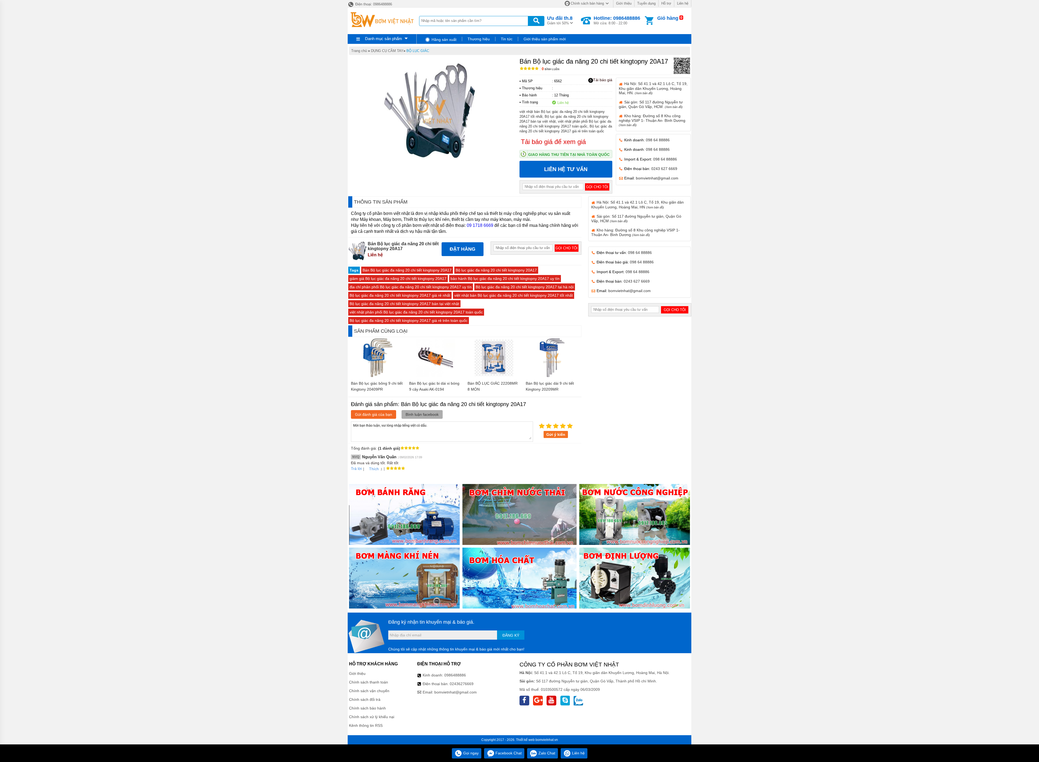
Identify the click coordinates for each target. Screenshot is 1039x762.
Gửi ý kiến (555, 434)
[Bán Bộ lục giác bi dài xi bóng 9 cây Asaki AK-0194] (435, 376)
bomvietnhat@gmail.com (657, 178)
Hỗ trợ (666, 3)
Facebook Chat (508, 753)
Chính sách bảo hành (367, 708)
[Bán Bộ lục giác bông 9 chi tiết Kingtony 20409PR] (377, 376)
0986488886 (455, 675)
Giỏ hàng (667, 18)
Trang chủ (359, 51)
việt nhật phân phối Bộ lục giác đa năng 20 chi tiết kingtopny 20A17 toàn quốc (416, 312)
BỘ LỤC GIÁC (417, 51)
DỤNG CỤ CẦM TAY (387, 51)
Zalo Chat (546, 753)
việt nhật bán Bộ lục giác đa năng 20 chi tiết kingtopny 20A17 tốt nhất (513, 295)
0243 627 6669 (664, 168)
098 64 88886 (658, 140)
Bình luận (550, 69)
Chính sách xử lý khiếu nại (371, 717)
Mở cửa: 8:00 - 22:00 (617, 20)
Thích (374, 469)
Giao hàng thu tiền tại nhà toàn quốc (569, 154)
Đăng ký (510, 635)
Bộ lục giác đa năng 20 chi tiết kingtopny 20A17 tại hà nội (525, 287)
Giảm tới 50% (560, 20)
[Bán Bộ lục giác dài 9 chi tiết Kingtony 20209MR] (552, 376)
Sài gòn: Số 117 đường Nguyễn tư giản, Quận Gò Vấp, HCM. (651, 104)
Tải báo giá (602, 80)
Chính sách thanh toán (368, 682)
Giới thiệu (624, 3)
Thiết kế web (525, 740)
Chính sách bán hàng (587, 3)
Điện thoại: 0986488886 (373, 4)
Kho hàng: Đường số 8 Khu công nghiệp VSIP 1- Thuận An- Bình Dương (652, 120)
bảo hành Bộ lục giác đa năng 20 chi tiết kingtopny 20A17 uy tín (505, 278)
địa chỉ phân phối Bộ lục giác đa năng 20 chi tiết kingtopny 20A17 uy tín (411, 287)
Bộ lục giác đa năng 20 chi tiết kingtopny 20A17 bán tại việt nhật (404, 304)
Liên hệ (682, 3)
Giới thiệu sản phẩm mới (545, 39)
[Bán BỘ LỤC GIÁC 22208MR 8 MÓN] (494, 376)
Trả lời (356, 468)
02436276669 (462, 684)
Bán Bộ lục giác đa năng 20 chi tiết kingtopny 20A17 (407, 270)
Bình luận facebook (422, 414)
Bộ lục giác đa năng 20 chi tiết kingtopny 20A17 (496, 270)
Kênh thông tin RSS (366, 725)
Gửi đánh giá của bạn (373, 414)
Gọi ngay (470, 753)
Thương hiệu (479, 39)
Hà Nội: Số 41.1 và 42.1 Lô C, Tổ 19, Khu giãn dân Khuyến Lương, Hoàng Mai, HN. (653, 88)
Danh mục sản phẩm (383, 38)
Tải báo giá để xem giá (553, 141)
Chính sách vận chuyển (369, 691)
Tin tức (506, 39)
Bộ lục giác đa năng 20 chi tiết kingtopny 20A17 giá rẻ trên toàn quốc (409, 320)
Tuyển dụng (646, 3)
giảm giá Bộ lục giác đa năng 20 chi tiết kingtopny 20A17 (398, 278)
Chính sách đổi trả (364, 699)
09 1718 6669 (480, 225)
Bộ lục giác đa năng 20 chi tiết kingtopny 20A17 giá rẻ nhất (400, 295)
